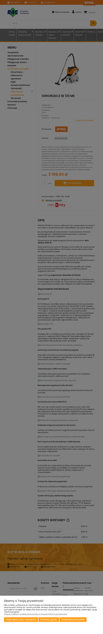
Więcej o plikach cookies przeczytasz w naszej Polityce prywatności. (35, 614)
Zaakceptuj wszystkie (73, 619)
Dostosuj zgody (48, 619)
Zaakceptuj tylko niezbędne (21, 619)
